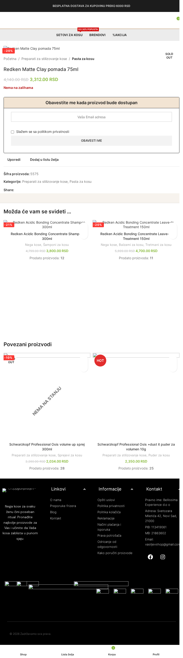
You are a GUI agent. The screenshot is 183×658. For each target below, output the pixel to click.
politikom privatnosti (53, 131)
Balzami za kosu (128, 245)
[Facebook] (147, 553)
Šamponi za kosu (55, 245)
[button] (82, 235)
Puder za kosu (156, 451)
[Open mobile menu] (5, 20)
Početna (10, 59)
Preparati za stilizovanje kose (44, 59)
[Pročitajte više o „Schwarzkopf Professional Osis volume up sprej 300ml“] (82, 366)
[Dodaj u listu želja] (82, 226)
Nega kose (32, 245)
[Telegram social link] (40, 190)
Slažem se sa (42, 131)
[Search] (164, 20)
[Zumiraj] (12, 42)
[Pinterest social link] (28, 190)
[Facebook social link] (17, 190)
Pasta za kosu (83, 59)
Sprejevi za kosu (69, 451)
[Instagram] (160, 553)
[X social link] (22, 190)
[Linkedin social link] (34, 190)
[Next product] (173, 59)
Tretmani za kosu (155, 245)
